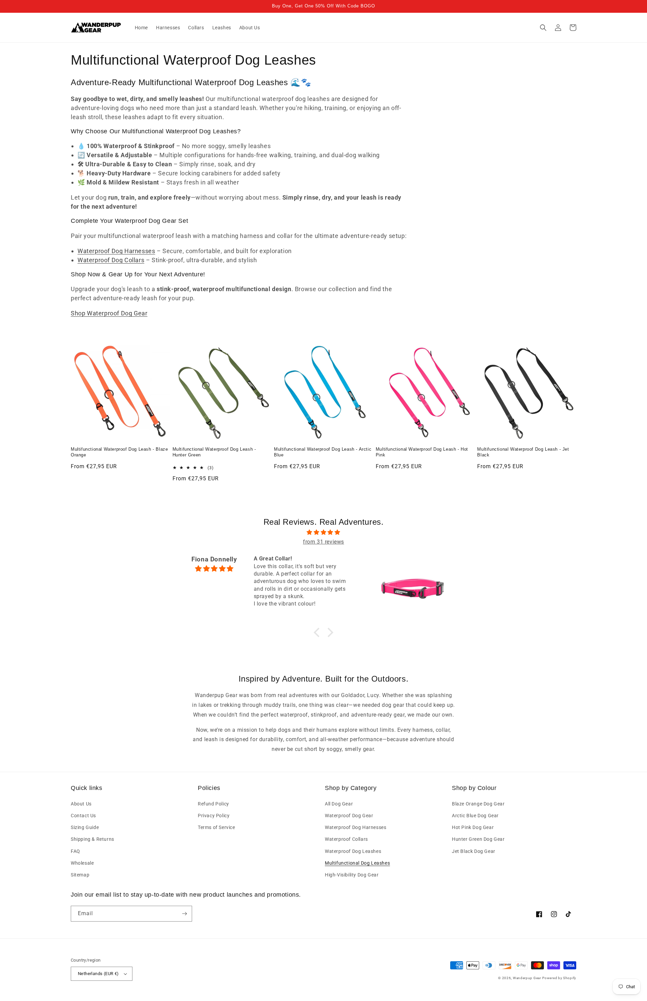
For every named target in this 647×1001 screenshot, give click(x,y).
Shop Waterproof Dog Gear (109, 313)
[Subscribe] (184, 914)
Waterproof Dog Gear (349, 815)
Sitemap (80, 874)
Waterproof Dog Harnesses (116, 250)
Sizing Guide (85, 827)
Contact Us (83, 815)
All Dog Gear (339, 803)
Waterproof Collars (346, 839)
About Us (81, 803)
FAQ (75, 851)
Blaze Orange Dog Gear (478, 803)
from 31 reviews (323, 542)
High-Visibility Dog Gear (351, 874)
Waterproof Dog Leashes (353, 851)
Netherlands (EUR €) (98, 973)
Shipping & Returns (92, 839)
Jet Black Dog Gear (473, 851)
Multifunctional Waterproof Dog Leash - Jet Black (523, 452)
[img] (323, 532)
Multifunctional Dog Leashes (357, 863)
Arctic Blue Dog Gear (475, 815)
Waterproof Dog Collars (111, 260)
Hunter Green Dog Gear (478, 839)
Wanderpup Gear (527, 978)
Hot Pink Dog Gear (473, 827)
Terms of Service (216, 827)
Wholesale (82, 863)
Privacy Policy (213, 815)
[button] (543, 27)
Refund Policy (213, 803)
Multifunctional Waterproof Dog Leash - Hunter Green (214, 452)
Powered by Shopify (559, 978)
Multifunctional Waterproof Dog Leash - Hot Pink (422, 452)
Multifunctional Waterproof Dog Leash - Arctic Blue (322, 452)
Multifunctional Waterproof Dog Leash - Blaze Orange (119, 452)
